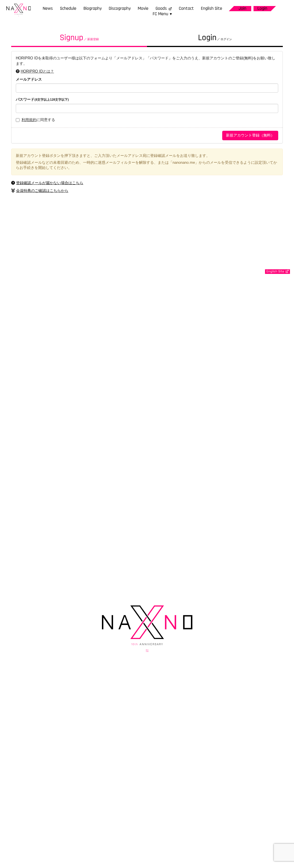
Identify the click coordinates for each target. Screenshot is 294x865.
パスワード (42, 99)
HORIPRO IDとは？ (37, 71)
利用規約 (29, 120)
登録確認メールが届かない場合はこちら (49, 183)
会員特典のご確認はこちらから (42, 190)
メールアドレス (29, 79)
